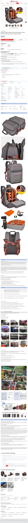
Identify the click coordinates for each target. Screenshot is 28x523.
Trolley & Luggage (10, 507)
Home (1, 5)
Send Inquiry (7, 39)
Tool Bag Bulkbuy (10, 516)
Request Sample (13, 41)
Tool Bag (8, 5)
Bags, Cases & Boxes (5, 5)
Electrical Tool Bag (16, 514)
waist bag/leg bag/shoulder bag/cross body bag (4, 497)
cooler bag (22, 499)
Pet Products (15, 499)
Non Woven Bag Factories (4, 512)
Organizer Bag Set (21, 514)
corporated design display (23, 497)
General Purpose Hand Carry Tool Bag (22, 507)
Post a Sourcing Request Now (22, 465)
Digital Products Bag (24, 512)
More (1, 517)
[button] (24, 83)
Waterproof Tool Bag (9, 514)
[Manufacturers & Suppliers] (14, 1)
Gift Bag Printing (18, 512)
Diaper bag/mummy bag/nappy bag (4, 499)
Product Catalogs (11, 495)
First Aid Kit (15, 507)
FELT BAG (8, 499)
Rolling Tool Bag (3, 509)
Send (7, 465)
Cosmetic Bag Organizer (4, 516)
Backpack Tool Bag (12, 5)
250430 (8, 497)
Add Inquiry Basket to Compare (14, 27)
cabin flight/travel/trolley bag (10, 498)
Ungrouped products (16, 497)
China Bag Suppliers (3, 514)
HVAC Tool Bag (8, 509)
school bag (15, 498)
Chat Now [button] (21, 39)
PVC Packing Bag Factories (12, 512)
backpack (2, 498)
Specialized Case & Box (3, 507)
